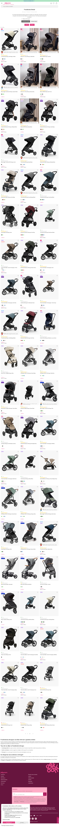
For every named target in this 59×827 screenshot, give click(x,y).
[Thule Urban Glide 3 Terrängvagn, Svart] (2, 305)
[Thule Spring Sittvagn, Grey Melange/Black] (23, 164)
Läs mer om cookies (6, 819)
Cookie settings (3, 781)
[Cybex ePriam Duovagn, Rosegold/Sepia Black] (43, 340)
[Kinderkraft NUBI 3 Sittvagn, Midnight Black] (40, 164)
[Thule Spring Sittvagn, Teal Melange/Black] (24, 164)
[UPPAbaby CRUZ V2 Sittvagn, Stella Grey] (40, 375)
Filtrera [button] (27, 24)
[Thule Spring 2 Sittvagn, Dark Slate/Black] (40, 199)
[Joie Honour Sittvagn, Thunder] (40, 586)
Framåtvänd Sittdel (34, 11)
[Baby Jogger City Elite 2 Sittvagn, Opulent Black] (1, 94)
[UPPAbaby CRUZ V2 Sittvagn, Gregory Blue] (24, 375)
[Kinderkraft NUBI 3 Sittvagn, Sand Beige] (41, 164)
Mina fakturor (3, 777)
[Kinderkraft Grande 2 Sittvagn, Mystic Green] (42, 129)
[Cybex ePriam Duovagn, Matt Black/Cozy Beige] (41, 340)
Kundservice (3, 774)
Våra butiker (30, 781)
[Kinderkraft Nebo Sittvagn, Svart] (41, 692)
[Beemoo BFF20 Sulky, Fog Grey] (41, 94)
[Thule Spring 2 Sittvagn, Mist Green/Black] (41, 199)
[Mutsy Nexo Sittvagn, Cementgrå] (1, 586)
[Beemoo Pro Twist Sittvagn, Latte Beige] (23, 94)
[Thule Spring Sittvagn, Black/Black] (23, 199)
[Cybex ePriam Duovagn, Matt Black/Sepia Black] (42, 340)
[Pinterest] (36, 819)
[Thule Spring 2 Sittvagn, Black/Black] (42, 199)
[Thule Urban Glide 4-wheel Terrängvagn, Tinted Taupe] (41, 657)
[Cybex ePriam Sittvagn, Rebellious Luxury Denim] (40, 340)
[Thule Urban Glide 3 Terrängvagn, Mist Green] (1, 481)
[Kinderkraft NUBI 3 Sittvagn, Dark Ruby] (42, 164)
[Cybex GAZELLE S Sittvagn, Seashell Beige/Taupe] (42, 481)
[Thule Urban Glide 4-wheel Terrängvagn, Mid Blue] (23, 657)
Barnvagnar (24, 11)
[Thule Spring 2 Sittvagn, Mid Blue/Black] (43, 199)
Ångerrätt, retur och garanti (32, 774)
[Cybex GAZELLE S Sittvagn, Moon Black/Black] (41, 481)
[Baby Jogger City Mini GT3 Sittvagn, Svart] (1, 164)
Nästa (33, 733)
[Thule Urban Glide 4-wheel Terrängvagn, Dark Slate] (42, 657)
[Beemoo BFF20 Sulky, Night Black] (42, 94)
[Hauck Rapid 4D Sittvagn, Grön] (2, 234)
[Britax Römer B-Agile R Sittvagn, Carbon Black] (1, 410)
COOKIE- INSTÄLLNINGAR (22, 823)
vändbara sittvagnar (47, 759)
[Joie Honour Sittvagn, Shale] (41, 586)
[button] (2, 3)
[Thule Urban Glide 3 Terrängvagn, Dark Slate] (1, 305)
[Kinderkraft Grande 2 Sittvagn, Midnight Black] (1, 129)
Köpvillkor (2, 776)
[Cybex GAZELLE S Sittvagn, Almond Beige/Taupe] (40, 481)
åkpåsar (3, 760)
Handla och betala (31, 777)
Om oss (2, 784)
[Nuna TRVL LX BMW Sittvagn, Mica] (1, 375)
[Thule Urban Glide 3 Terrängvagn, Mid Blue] (4, 305)
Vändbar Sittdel (34, 21)
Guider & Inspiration (4, 779)
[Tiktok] (33, 819)
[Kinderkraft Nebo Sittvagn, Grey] (40, 692)
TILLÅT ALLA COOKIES (9, 823)
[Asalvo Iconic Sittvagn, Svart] (1, 657)
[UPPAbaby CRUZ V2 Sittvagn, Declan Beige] (41, 375)
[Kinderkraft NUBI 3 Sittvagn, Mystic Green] (43, 164)
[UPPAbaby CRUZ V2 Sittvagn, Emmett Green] (23, 375)
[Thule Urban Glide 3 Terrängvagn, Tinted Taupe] (3, 305)
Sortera (32, 24)
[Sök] (2, 6)
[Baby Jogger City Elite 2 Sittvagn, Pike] (2, 94)
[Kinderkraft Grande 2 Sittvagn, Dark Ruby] (2, 129)
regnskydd (8, 760)
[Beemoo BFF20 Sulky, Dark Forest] (40, 94)
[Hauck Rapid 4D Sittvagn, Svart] (1, 234)
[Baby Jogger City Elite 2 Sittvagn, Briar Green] (3, 94)
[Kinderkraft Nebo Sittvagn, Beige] (42, 692)
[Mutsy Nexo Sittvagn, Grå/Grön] (2, 586)
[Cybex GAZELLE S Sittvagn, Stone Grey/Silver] (43, 481)
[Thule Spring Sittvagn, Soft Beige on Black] (2, 340)
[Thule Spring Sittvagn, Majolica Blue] (40, 551)
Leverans (29, 776)
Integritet (29, 779)
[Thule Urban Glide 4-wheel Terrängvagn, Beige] (24, 657)
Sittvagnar (28, 11)
